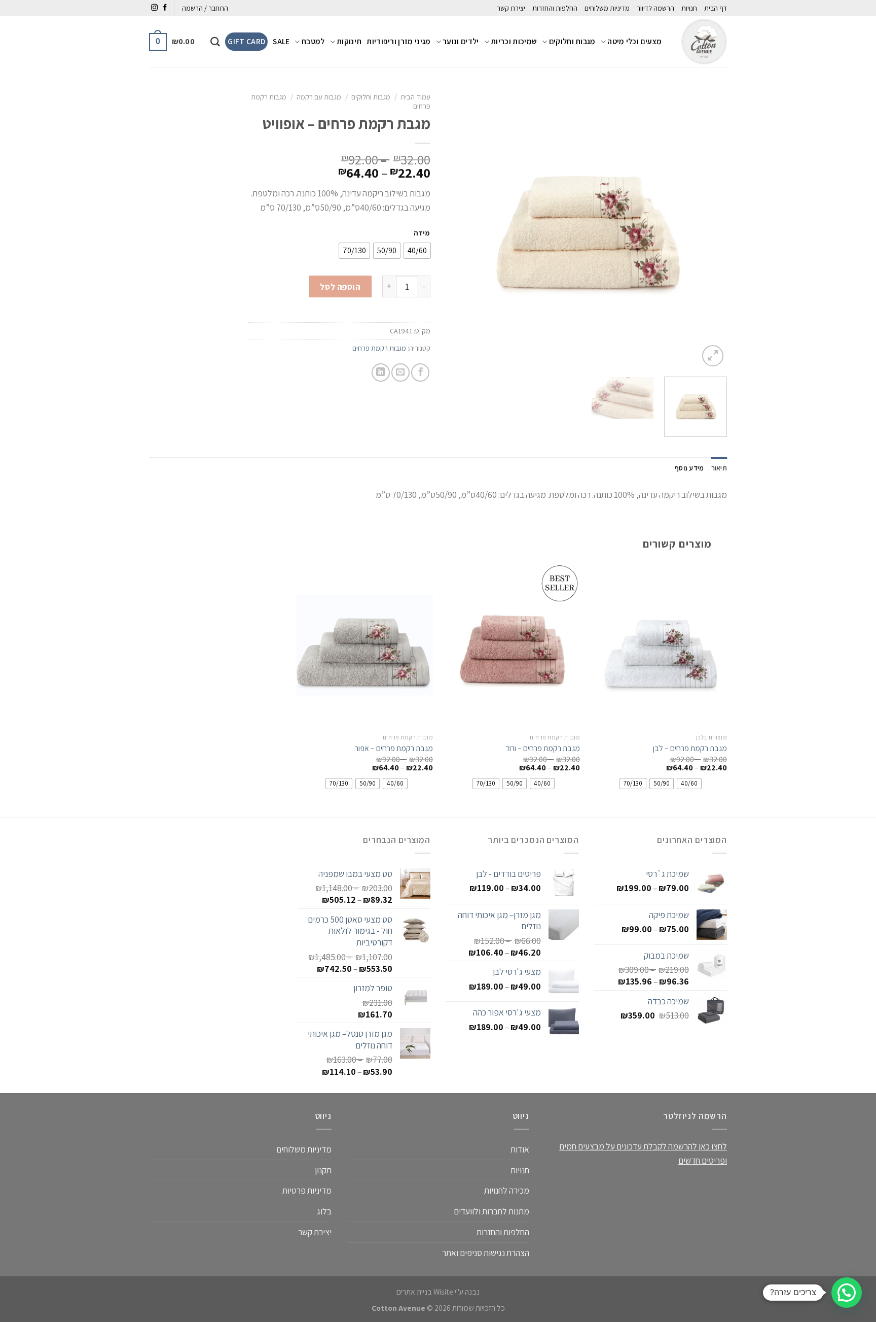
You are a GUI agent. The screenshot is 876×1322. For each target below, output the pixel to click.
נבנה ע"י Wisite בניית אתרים (438, 1291)
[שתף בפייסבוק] (420, 372)
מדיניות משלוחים (607, 8)
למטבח (313, 41)
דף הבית (715, 8)
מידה (421, 233)
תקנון (323, 1170)
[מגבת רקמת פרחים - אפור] (364, 645)
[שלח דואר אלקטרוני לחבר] (400, 372)
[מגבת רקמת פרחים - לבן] (658, 645)
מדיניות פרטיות (307, 1190)
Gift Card (246, 41)
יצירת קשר (511, 8)
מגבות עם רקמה (319, 96)
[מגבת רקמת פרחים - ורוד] (511, 645)
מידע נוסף (689, 467)
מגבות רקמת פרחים (379, 348)
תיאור (719, 467)
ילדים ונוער (461, 41)
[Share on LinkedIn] (381, 372)
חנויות (689, 8)
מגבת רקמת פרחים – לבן (690, 748)
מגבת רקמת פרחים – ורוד (542, 748)
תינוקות (349, 41)
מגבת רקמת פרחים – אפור (394, 748)
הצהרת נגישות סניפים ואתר (485, 1253)
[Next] (457, 228)
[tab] (719, 468)
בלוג (324, 1211)
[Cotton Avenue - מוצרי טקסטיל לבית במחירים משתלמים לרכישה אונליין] (702, 41)
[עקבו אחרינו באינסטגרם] (154, 8)
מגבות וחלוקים (572, 41)
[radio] (417, 250)
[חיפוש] (215, 42)
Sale (281, 41)
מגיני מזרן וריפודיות (398, 41)
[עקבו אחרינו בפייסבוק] (165, 8)
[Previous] (709, 228)
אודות (519, 1149)
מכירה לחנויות (506, 1190)
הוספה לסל (340, 286)
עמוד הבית (415, 96)
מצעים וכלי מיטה (634, 41)
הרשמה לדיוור (655, 8)
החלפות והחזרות (554, 8)
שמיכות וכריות (514, 41)
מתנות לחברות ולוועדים (491, 1211)
